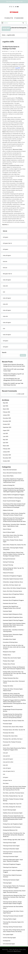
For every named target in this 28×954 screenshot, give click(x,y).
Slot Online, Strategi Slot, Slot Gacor (12, 806)
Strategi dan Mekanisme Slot (10, 830)
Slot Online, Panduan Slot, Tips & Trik (12, 803)
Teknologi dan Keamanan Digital (11, 880)
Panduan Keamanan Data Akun (10, 678)
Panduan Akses (7, 654)
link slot (5, 261)
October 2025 (6, 424)
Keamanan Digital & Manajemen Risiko (12, 614)
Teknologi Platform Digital (9, 919)
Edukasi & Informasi (8, 510)
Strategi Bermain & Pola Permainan (11, 827)
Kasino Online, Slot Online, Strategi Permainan (14, 588)
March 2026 (6, 409)
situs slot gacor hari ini (9, 771)
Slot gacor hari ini (7, 273)
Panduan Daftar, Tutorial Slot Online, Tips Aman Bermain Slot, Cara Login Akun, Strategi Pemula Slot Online (14, 673)
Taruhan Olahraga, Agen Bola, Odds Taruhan (14, 839)
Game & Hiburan (7, 529)
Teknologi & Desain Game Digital (11, 845)
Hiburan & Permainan (8, 572)
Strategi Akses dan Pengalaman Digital (12, 824)
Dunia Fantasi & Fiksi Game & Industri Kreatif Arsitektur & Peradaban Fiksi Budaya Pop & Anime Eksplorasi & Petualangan (14, 505)
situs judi (5, 753)
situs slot (5, 286)
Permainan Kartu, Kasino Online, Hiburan (13, 726)
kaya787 (17, 68)
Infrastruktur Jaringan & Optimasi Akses (13, 582)
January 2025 (6, 451)
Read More (4, 224)
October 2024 (6, 461)
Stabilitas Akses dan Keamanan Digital (12, 813)
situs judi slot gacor (8, 759)
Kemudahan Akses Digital (9, 639)
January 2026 (6, 415)
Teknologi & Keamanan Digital (10, 856)
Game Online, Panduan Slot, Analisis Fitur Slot (14, 544)
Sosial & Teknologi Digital (9, 810)
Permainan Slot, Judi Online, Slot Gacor (13, 739)
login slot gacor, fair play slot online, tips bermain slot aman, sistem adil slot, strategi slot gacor (14, 647)
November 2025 (7, 421)
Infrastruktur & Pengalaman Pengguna (12, 576)
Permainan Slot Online (8, 732)
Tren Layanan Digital (8, 934)
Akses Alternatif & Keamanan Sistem (12, 473)
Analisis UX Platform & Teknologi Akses (13, 498)
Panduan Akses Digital (8, 661)
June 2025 (5, 436)
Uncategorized (6, 940)
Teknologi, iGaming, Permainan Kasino (12, 926)
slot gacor (5, 237)
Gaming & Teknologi (8, 565)
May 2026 (5, 403)
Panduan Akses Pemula (9, 664)
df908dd (6, 51)
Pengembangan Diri (8, 706)
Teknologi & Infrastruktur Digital (11, 848)
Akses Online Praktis (8, 476)
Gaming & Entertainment (9, 559)
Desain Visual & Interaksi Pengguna (12, 501)
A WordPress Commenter (9, 394)
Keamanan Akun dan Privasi (10, 603)
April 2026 (5, 406)
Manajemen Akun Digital (9, 651)
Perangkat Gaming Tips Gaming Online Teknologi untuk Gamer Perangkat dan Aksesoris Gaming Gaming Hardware (12, 716)
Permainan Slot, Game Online (10, 736)
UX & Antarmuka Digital (9, 943)
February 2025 (6, 448)
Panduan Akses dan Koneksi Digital (12, 658)
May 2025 (5, 439)
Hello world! (21, 394)
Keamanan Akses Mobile (9, 597)
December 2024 (7, 455)
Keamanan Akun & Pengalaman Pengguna (13, 600)
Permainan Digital (7, 723)
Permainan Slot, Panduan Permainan (12, 742)
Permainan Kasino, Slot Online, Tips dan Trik (14, 729)
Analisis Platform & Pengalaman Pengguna (13, 494)
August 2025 (6, 430)
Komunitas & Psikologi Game (10, 642)
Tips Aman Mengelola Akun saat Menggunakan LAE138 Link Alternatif (13, 1)
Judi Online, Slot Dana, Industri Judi (12, 585)
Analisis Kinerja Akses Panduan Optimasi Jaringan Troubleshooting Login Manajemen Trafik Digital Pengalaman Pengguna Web (14, 490)
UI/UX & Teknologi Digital (9, 937)
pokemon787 (6, 745)
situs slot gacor (7, 255)
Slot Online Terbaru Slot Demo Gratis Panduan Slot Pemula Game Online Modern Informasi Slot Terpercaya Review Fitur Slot (14, 788)
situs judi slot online (8, 762)
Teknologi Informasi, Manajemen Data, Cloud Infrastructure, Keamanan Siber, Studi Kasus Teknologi (14, 897)
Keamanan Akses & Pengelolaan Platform (13, 594)
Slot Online (6, 783)
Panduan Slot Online (8, 686)
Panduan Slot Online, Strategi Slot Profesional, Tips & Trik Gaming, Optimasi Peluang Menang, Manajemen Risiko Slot (13, 695)
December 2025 (7, 418)
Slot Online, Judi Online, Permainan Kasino (13, 793)
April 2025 (5, 442)
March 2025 (6, 445)
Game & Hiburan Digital (9, 532)
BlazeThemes (17, 951)
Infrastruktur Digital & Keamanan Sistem (13, 579)
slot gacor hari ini (7, 243)
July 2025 (5, 433)
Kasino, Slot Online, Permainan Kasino (12, 591)
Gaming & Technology (8, 562)
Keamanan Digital (7, 611)
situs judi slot (6, 756)
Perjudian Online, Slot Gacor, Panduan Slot (13, 720)
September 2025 (7, 427)
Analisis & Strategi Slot (9, 485)
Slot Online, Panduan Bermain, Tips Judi (13, 796)
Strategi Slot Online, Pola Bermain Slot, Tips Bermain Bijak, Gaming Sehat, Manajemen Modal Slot (14, 835)
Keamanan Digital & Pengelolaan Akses (13, 617)
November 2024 (7, 458)
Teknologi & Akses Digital (9, 842)
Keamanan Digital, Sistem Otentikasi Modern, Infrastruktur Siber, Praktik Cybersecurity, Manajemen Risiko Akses (14, 625)
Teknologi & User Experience (10, 867)
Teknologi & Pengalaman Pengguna (12, 864)
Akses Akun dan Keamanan (10, 469)
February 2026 (6, 412)
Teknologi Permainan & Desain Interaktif (13, 916)
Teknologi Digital (7, 883)
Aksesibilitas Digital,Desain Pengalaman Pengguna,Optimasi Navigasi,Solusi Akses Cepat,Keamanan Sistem (13, 480)
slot (4, 292)
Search (4, 352)
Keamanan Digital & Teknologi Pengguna (13, 620)
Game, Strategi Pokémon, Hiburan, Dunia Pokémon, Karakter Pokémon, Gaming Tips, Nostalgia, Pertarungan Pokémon (14, 554)
